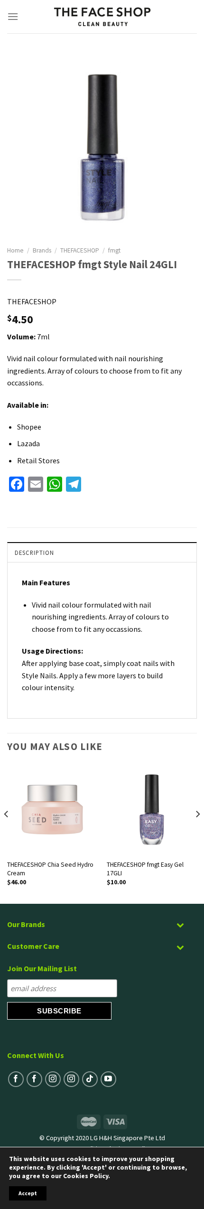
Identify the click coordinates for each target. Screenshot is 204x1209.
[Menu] (13, 16)
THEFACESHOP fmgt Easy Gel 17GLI (145, 869)
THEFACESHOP (79, 250)
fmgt (114, 250)
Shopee (29, 426)
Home (15, 250)
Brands (42, 250)
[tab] (102, 552)
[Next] (197, 833)
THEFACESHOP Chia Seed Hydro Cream (50, 869)
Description (34, 552)
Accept (28, 1193)
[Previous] (6, 833)
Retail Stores (38, 460)
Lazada (28, 443)
